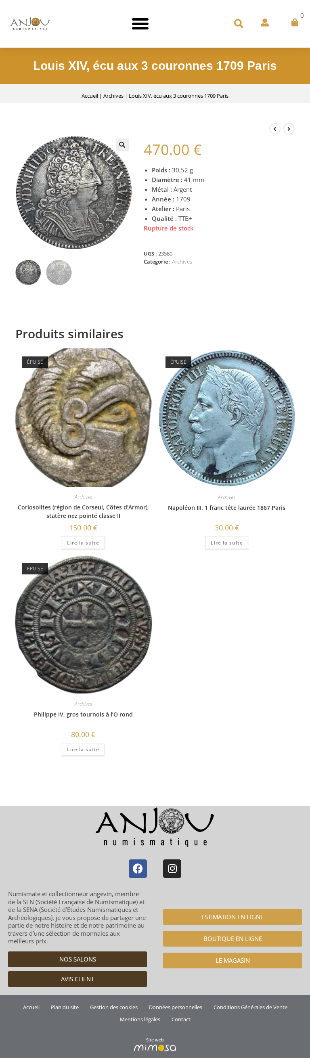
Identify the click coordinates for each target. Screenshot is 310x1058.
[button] (140, 24)
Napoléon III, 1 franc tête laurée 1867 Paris (226, 507)
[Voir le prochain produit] (289, 128)
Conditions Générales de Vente (250, 1007)
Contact (181, 1019)
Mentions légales (140, 1019)
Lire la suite (83, 542)
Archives (113, 95)
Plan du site (65, 1007)
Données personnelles (175, 1007)
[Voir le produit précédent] (275, 128)
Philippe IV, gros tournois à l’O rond (83, 714)
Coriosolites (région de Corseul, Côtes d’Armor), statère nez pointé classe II (83, 511)
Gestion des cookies (114, 1007)
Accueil (90, 95)
